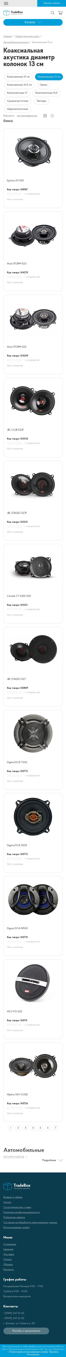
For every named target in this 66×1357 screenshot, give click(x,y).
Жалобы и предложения (26, 1331)
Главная (7, 36)
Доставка (8, 1254)
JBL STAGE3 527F (17, 513)
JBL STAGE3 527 (16, 679)
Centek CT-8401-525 (19, 596)
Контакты (8, 1269)
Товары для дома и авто (27, 36)
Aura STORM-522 (16, 347)
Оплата (7, 1259)
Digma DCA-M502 (17, 928)
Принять (54, 1352)
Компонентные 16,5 (46, 93)
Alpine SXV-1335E (17, 1094)
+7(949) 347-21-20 (13, 1318)
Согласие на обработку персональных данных (30, 1222)
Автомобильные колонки (16, 42)
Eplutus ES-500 (15, 180)
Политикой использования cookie (29, 1352)
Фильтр (8, 120)
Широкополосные (17, 109)
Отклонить (33, 1354)
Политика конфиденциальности (21, 1212)
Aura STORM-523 (16, 263)
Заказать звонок (51, 3)
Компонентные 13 (17, 93)
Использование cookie (16, 1227)
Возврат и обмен (13, 1197)
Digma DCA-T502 (17, 762)
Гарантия (8, 1249)
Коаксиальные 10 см (18, 76)
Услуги (7, 1202)
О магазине (9, 1244)
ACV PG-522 (14, 1011)
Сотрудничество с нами (17, 1207)
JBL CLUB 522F (15, 430)
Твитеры (41, 101)
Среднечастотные (17, 101)
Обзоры (8, 1264)
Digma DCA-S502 (17, 845)
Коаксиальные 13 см (49, 76)
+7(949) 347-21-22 (13, 1313)
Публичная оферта (14, 1217)
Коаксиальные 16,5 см (19, 85)
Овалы (43, 85)
